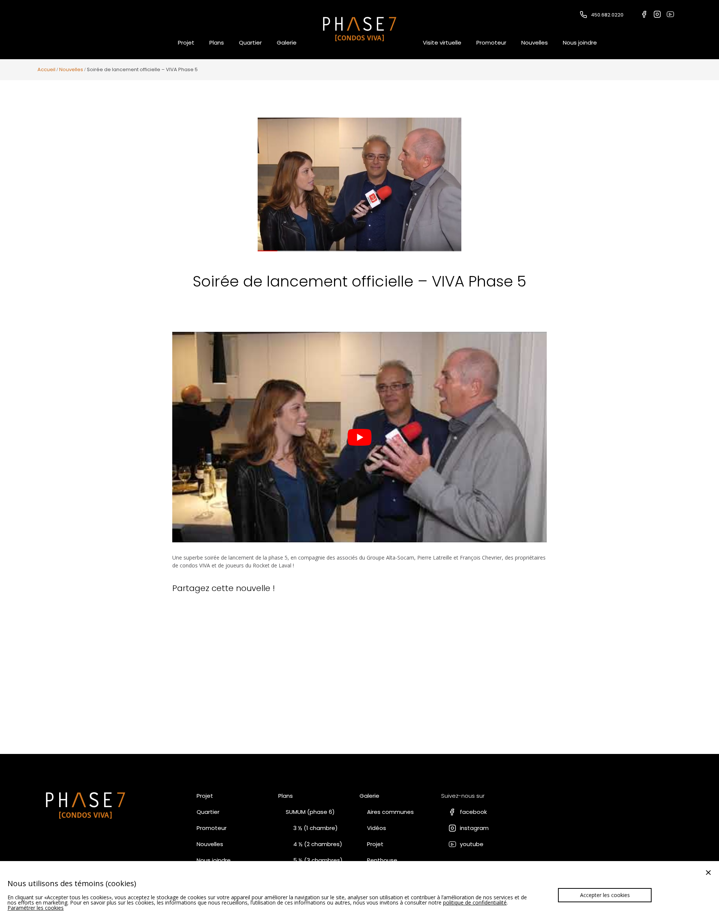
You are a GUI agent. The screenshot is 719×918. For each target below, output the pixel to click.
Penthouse (382, 860)
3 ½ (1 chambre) (315, 828)
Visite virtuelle (442, 42)
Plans (216, 42)
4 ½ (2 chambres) (317, 844)
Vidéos (376, 828)
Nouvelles (534, 42)
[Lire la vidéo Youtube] (359, 437)
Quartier (250, 42)
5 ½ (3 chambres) (318, 860)
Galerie (287, 42)
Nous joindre (580, 42)
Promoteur (491, 42)
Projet (186, 42)
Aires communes (390, 812)
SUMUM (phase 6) (310, 812)
